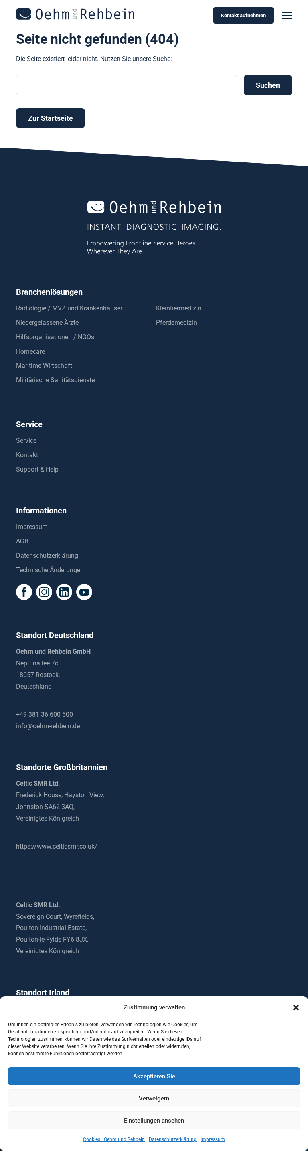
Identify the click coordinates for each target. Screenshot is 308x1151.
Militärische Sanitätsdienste (55, 380)
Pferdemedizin (176, 322)
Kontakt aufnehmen (243, 15)
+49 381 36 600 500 (44, 714)
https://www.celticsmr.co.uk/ (56, 846)
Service (26, 440)
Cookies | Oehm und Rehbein (114, 1139)
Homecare (30, 351)
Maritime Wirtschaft (44, 365)
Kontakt (27, 455)
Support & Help (37, 469)
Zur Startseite (50, 118)
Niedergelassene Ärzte (47, 322)
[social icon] (24, 592)
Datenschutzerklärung (173, 1139)
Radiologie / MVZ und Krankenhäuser (69, 308)
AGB (22, 541)
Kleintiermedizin (178, 308)
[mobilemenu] (287, 16)
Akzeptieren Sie (154, 1076)
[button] (296, 1008)
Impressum (213, 1139)
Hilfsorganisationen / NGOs (55, 337)
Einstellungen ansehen (154, 1120)
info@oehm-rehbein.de (48, 726)
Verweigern (154, 1098)
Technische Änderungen (50, 570)
